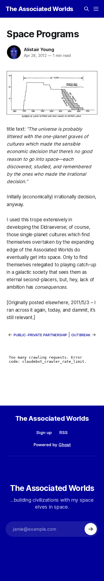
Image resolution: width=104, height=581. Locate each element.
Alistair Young (39, 49)
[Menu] (96, 8)
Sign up (44, 432)
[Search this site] (86, 8)
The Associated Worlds (39, 9)
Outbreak (80, 335)
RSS (63, 432)
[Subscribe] (91, 529)
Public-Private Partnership (40, 335)
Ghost (65, 444)
